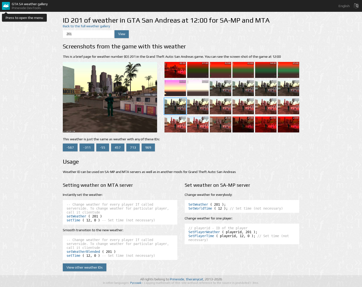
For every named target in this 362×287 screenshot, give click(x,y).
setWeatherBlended (83, 252)
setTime (73, 220)
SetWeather (198, 204)
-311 (87, 147)
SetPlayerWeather (204, 232)
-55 (102, 147)
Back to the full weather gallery (86, 26)
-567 (70, 147)
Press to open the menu (24, 18)
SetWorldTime (200, 208)
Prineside (177, 279)
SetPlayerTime (201, 236)
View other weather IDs (84, 267)
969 (148, 147)
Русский (136, 283)
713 (133, 147)
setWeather (76, 216)
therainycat (194, 279)
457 (118, 147)
